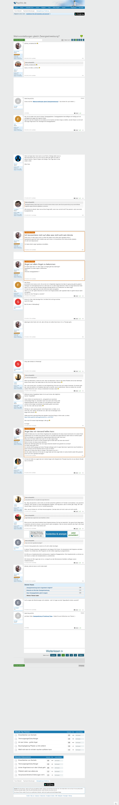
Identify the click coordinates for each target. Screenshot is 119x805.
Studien (63, 7)
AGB (56, 795)
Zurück (53, 655)
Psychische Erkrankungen (29, 781)
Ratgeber (43, 7)
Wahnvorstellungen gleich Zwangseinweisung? (37, 36)
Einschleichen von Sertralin (27, 735)
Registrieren (73, 7)
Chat (49, 7)
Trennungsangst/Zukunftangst (28, 738)
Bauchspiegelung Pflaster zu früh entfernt (32, 746)
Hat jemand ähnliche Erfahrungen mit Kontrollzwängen (36, 775)
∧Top (116, 803)
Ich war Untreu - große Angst (27, 742)
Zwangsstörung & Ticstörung (42, 781)
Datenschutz (42, 795)
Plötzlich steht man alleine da (28, 771)
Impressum (37, 795)
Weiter (81, 655)
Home (16, 7)
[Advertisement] (54, 349)
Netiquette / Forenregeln (63, 795)
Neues (21, 7)
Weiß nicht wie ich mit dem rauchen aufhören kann (35, 749)
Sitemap (70, 795)
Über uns (32, 795)
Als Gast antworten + (19, 39)
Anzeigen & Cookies (50, 795)
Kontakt (28, 795)
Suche (37, 7)
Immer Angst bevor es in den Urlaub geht (32, 767)
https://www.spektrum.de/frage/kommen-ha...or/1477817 (38, 417)
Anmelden (81, 7)
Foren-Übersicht (17, 781)
